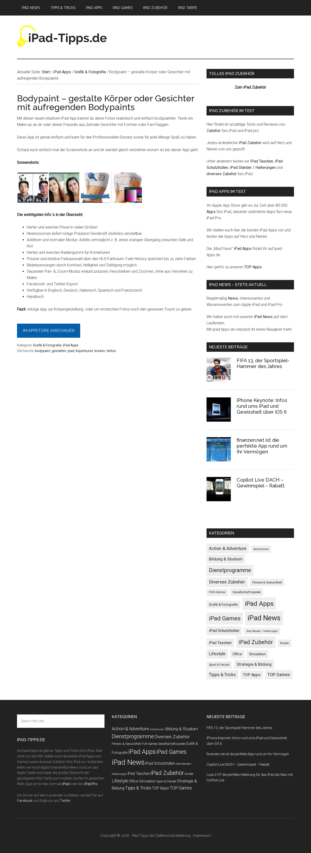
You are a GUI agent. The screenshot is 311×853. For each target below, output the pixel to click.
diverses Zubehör (222, 174)
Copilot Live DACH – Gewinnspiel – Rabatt (261, 483)
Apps (211, 211)
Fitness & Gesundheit (267, 582)
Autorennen (261, 549)
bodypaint (42, 351)
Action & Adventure (227, 548)
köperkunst (84, 351)
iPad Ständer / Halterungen (253, 167)
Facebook (25, 801)
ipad (71, 351)
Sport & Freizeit (219, 664)
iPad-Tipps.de (63, 36)
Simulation (257, 654)
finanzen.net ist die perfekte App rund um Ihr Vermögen (262, 446)
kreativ (100, 351)
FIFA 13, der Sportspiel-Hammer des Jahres (263, 363)
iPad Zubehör (250, 142)
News (233, 298)
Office (237, 654)
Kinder (284, 643)
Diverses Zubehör (227, 582)
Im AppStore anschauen (48, 330)
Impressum (202, 835)
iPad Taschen (261, 161)
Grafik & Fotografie (47, 345)
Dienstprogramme (230, 570)
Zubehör (214, 130)
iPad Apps (70, 345)
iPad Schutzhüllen (224, 630)
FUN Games (217, 592)
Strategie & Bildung (254, 664)
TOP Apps (253, 267)
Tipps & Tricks (222, 674)
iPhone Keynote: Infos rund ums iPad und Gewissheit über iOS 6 (262, 406)
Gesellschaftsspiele (247, 592)
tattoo (111, 351)
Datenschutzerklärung (173, 835)
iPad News (263, 316)
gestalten (59, 351)
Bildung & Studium (225, 559)
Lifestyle (217, 653)
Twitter (65, 801)
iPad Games (225, 618)
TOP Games (279, 674)
